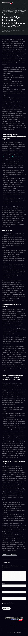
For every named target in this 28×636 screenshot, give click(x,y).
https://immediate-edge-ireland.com (10, 156)
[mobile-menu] (25, 3)
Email (3, 589)
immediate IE (13, 554)
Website (3, 596)
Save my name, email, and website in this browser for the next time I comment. (13, 603)
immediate (5, 554)
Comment (4, 569)
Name (3, 583)
